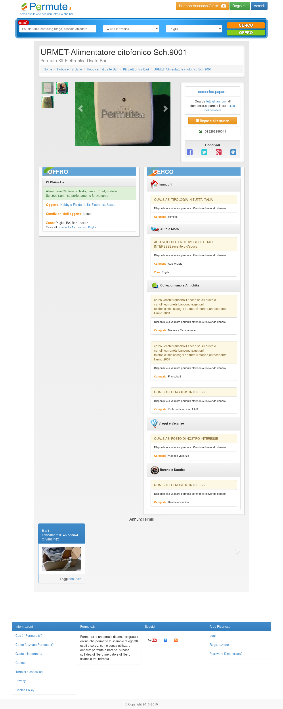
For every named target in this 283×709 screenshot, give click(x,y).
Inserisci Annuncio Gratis (198, 5)
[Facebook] (191, 151)
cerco (246, 25)
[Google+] (220, 151)
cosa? (23, 22)
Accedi (259, 5)
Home (48, 69)
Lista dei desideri (220, 107)
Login (213, 635)
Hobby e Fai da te (69, 69)
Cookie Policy (24, 690)
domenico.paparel (212, 91)
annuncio (75, 578)
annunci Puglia (87, 227)
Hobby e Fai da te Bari (102, 69)
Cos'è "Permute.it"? (29, 635)
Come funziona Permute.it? (34, 644)
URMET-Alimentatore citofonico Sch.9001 (183, 69)
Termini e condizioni (29, 671)
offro (246, 32)
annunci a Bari (67, 227)
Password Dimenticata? (226, 653)
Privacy (20, 681)
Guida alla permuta (28, 653)
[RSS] (176, 639)
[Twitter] (205, 151)
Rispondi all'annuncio (214, 120)
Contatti (20, 662)
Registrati (239, 5)
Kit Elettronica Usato (101, 204)
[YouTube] (152, 639)
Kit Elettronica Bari (136, 69)
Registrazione (219, 644)
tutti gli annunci (216, 101)
